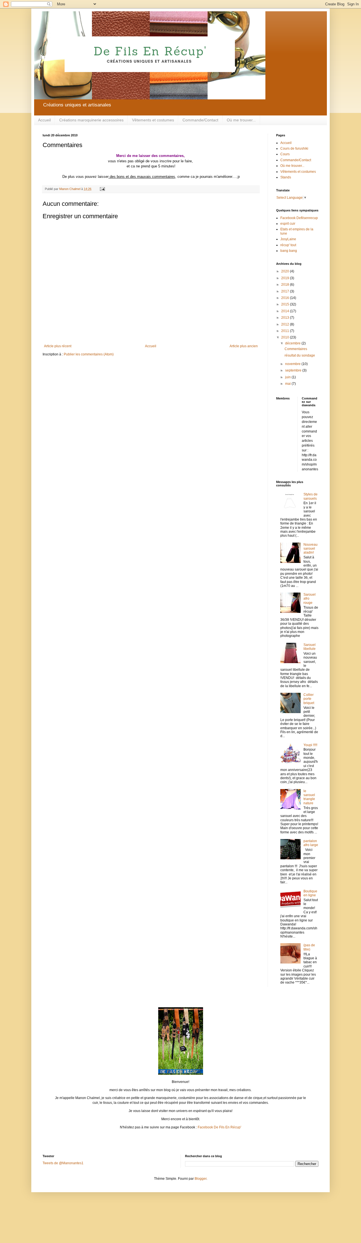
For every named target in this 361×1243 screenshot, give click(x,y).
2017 (285, 291)
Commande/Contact (200, 120)
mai (288, 384)
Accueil (44, 120)
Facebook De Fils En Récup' (219, 1127)
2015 (285, 304)
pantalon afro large (310, 843)
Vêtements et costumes (153, 120)
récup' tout (288, 245)
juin (288, 377)
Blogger (200, 1179)
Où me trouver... (241, 120)
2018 (285, 285)
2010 (285, 337)
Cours (285, 154)
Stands (285, 177)
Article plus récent (57, 346)
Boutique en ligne (310, 893)
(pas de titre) (309, 947)
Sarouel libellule (309, 647)
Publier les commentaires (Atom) (89, 354)
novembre (293, 364)
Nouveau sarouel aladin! (310, 549)
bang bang (288, 251)
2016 (285, 298)
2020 (285, 271)
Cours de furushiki (294, 148)
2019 (285, 278)
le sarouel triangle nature (309, 797)
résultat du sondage (300, 355)
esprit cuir (287, 224)
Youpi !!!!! (310, 745)
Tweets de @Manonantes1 (63, 1163)
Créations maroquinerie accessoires (91, 120)
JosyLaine (288, 239)
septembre (293, 370)
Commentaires (296, 349)
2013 (285, 318)
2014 (285, 311)
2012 (285, 324)
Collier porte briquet (308, 699)
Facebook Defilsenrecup (299, 218)
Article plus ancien (244, 346)
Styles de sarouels (310, 496)
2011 (285, 331)
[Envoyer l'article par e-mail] (102, 189)
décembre (293, 343)
